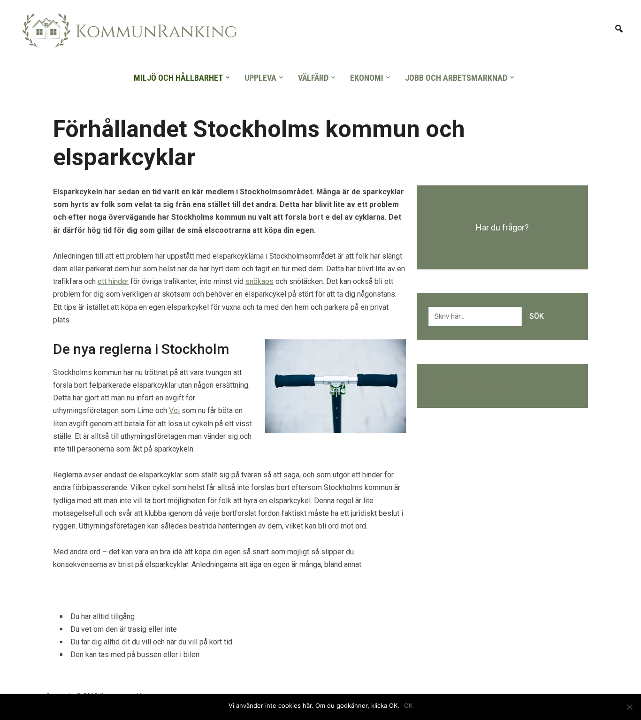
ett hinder (113, 281)
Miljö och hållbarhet (178, 78)
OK (408, 705)
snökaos (259, 281)
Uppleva (260, 78)
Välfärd (313, 78)
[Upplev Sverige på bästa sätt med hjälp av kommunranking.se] (127, 33)
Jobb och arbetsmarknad (456, 78)
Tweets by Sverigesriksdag (473, 383)
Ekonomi (366, 78)
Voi (174, 410)
